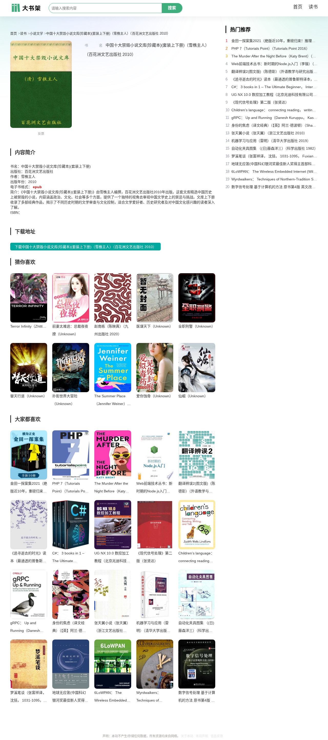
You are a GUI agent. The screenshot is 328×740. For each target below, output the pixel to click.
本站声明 (202, 736)
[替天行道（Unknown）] (28, 367)
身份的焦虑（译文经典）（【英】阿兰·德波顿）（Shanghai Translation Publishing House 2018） (70, 627)
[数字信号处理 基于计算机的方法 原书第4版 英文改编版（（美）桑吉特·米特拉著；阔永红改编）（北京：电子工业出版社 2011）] (196, 664)
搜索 (172, 8)
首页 (297, 6)
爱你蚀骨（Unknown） (154, 396)
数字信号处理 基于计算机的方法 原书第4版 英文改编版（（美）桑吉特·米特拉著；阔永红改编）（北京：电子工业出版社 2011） (196, 697)
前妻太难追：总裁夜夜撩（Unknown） (70, 330)
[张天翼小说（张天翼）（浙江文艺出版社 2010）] (112, 594)
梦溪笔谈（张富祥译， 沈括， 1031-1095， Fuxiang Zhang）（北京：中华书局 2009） (28, 697)
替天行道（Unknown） (28, 396)
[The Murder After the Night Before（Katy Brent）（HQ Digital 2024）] (112, 455)
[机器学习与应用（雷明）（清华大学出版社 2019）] (154, 594)
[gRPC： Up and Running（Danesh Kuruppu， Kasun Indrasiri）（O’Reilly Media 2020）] (28, 594)
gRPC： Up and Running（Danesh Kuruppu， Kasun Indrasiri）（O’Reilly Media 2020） (25, 627)
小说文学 (36, 33)
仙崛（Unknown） (193, 396)
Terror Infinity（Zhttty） (28, 326)
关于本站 (187, 736)
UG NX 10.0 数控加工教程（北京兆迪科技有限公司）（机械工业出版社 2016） (112, 558)
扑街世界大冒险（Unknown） (64, 400)
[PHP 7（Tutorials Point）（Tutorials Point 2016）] (70, 455)
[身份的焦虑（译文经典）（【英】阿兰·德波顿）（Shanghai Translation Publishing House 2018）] (70, 594)
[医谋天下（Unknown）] (154, 297)
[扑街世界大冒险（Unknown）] (70, 367)
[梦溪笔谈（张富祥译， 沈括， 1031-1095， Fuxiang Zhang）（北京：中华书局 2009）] (28, 664)
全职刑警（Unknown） (196, 326)
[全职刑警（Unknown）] (196, 297)
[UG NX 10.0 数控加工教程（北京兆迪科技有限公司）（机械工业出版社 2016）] (112, 524)
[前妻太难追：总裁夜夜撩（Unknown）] (70, 297)
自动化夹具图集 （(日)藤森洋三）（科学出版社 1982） (196, 627)
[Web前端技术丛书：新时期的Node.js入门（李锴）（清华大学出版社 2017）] (154, 455)
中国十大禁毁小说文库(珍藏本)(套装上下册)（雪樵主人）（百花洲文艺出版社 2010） (108, 33)
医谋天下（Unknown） (154, 326)
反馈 (41, 134)
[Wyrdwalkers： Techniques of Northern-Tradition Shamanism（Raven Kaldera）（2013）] (154, 664)
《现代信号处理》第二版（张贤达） (154, 557)
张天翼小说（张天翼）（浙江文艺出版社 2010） (112, 627)
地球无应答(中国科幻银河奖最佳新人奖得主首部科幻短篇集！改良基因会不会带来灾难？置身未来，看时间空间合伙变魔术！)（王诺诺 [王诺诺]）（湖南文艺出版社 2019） (70, 697)
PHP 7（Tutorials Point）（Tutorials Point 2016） (70, 488)
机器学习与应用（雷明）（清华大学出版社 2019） (153, 627)
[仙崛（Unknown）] (196, 367)
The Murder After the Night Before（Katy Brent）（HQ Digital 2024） (111, 488)
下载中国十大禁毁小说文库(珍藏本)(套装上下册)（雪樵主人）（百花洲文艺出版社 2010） (85, 247)
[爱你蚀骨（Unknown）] (154, 367)
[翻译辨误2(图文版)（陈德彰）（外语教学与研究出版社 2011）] (196, 455)
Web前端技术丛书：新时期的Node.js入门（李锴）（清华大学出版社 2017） (154, 488)
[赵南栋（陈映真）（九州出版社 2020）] (112, 297)
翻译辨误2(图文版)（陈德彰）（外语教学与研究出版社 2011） (196, 488)
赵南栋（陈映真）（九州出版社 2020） (111, 330)
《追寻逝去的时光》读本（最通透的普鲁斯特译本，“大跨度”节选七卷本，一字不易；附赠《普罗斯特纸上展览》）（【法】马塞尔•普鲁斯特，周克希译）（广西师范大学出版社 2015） (28, 558)
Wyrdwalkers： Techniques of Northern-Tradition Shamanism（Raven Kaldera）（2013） (153, 697)
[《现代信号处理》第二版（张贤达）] (154, 524)
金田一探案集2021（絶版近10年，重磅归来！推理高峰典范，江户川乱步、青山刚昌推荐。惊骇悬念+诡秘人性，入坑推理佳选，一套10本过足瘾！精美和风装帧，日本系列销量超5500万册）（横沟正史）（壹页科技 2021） (28, 488)
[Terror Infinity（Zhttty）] (28, 297)
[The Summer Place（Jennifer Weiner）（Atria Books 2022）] (112, 367)
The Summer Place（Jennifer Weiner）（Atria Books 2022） (111, 401)
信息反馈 (217, 736)
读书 (313, 6)
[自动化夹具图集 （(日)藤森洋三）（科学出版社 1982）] (196, 594)
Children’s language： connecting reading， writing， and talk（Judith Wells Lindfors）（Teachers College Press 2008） (196, 558)
